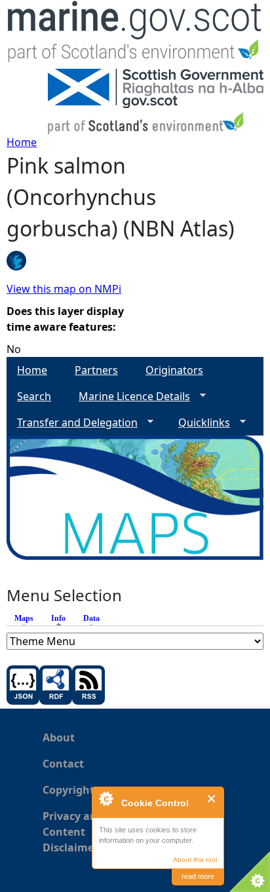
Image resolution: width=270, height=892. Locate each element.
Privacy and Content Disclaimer (73, 832)
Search (34, 396)
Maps (23, 618)
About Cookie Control (105, 798)
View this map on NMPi (64, 289)
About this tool (195, 859)
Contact (63, 763)
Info (61, 618)
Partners (96, 370)
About (59, 737)
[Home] (135, 34)
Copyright (68, 790)
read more (198, 876)
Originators (174, 370)
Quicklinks (199, 422)
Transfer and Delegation (72, 422)
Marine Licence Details (129, 396)
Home (22, 142)
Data (91, 618)
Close (212, 798)
